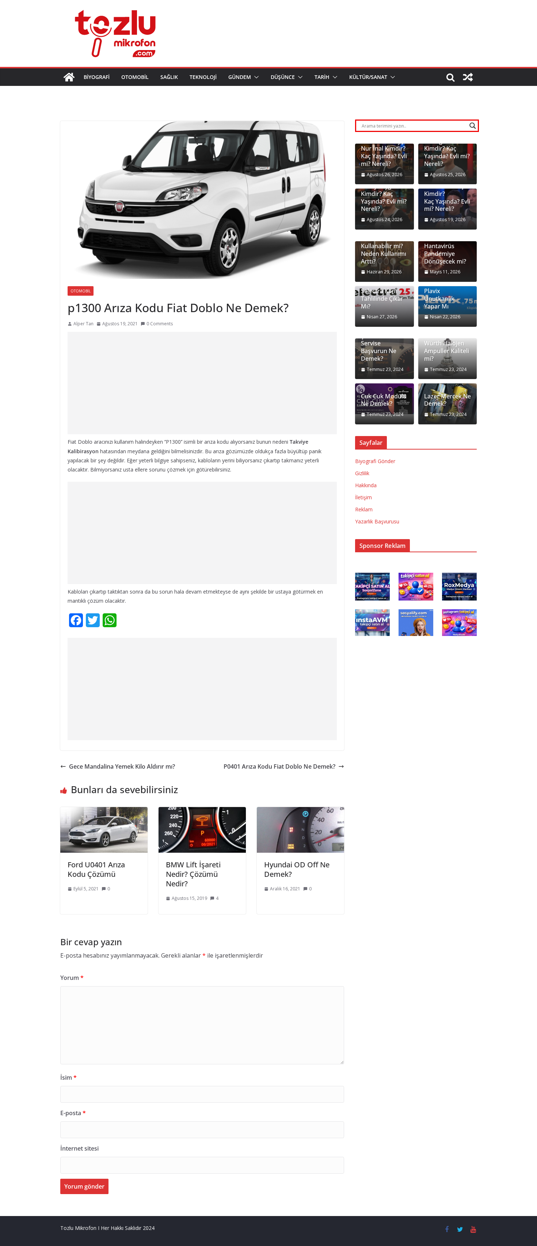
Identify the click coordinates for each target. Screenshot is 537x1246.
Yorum (72, 978)
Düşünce (283, 76)
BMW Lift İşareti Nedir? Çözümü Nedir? (193, 874)
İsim (68, 1077)
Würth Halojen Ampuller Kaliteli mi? (446, 351)
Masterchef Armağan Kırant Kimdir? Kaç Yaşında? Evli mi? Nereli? (447, 149)
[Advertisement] (202, 383)
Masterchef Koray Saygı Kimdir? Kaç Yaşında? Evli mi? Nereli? (384, 194)
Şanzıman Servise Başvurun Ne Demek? (378, 347)
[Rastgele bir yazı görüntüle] (468, 77)
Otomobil (135, 76)
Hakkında (366, 485)
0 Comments (159, 324)
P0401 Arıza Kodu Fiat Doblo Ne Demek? (279, 766)
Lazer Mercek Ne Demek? (447, 400)
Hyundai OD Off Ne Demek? (297, 869)
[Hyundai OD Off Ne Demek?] (300, 812)
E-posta (73, 1113)
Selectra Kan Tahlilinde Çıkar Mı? (382, 298)
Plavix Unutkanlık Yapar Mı (439, 298)
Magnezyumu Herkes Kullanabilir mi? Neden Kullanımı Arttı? (383, 246)
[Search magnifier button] (473, 126)
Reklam (364, 509)
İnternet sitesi (79, 1148)
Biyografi (97, 76)
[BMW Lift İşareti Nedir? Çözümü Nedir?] (202, 812)
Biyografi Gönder (375, 461)
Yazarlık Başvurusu (377, 521)
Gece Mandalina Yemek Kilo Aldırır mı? (122, 766)
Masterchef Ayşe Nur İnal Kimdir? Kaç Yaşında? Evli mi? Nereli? (384, 152)
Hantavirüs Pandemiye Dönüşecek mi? (445, 253)
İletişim (363, 497)
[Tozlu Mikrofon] (69, 77)
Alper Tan (83, 324)
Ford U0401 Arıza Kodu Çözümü (96, 869)
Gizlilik (362, 473)
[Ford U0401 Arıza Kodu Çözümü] (104, 812)
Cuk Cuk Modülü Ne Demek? (384, 400)
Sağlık (169, 76)
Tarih (322, 76)
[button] (255, 77)
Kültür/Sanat (368, 76)
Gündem (239, 76)
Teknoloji (203, 76)
